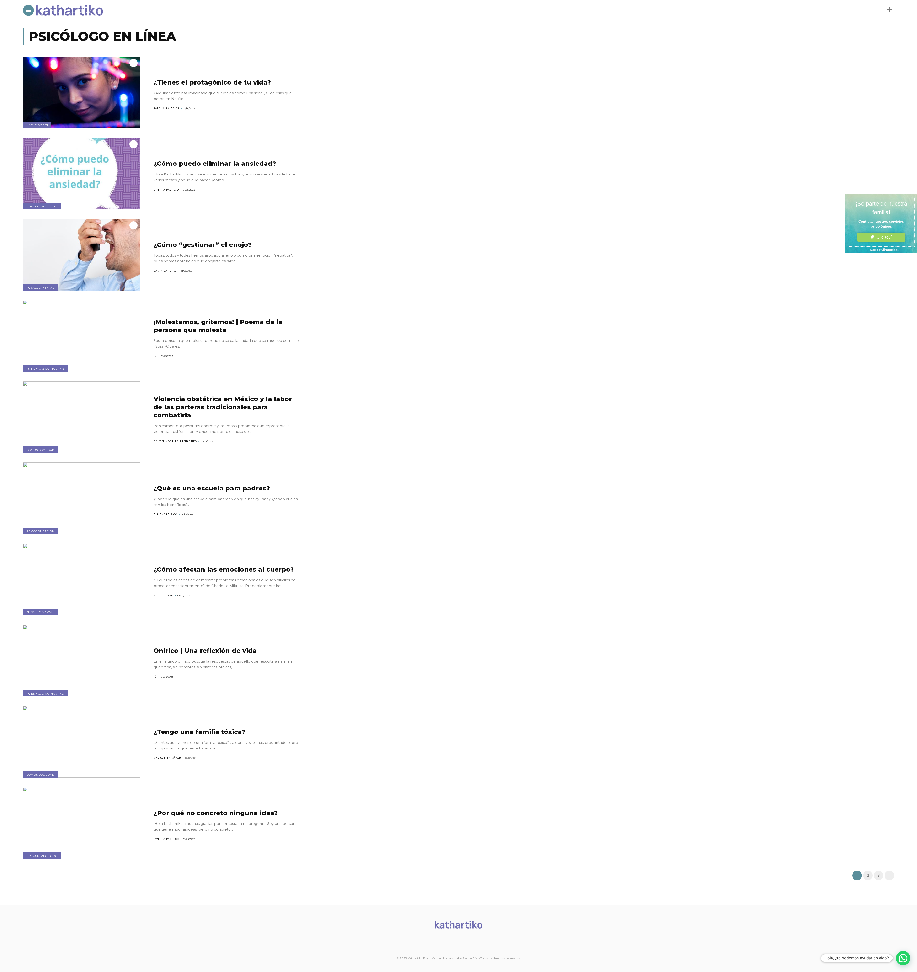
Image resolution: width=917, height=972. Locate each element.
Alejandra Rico (165, 514)
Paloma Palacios (166, 108)
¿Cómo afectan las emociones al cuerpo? (224, 569)
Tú (155, 356)
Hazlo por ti (37, 125)
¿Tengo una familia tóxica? (199, 732)
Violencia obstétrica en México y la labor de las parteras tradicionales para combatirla (223, 407)
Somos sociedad (40, 450)
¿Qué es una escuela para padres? (212, 488)
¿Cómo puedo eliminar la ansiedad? (215, 163)
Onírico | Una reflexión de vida (205, 650)
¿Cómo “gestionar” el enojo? (202, 245)
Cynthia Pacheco (166, 189)
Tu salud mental (40, 287)
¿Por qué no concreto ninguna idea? (216, 813)
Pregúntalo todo (42, 206)
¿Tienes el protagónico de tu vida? (212, 82)
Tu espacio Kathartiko (45, 369)
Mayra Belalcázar (167, 758)
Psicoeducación (40, 531)
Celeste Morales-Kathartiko (175, 441)
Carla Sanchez (165, 271)
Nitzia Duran (163, 595)
